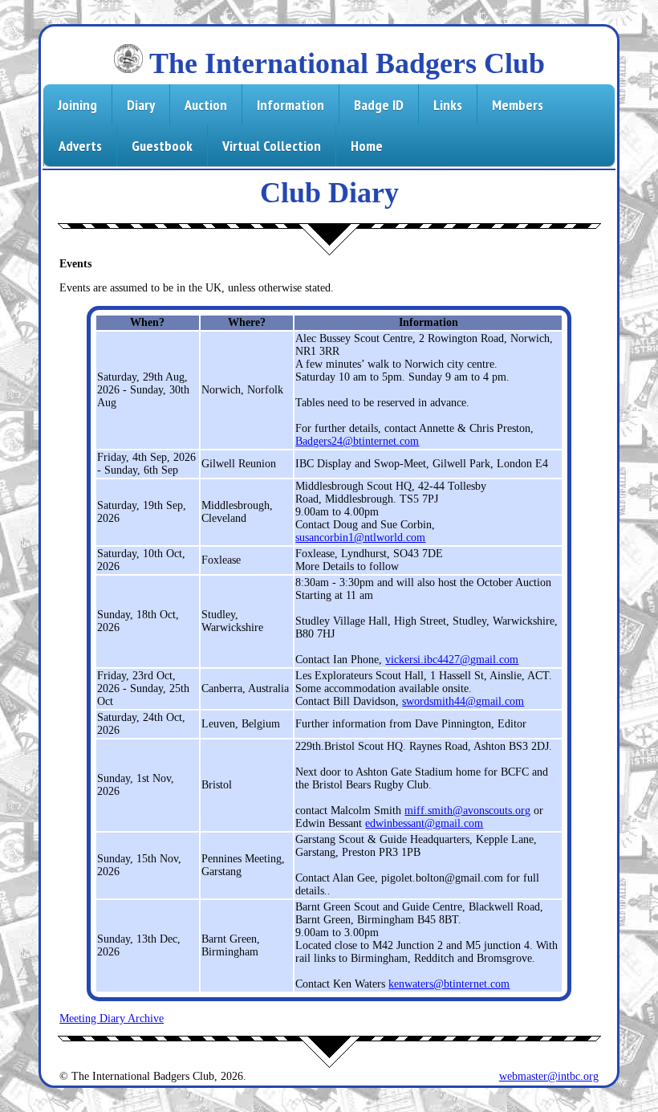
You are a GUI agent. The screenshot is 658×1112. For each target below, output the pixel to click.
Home (367, 145)
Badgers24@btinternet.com (357, 441)
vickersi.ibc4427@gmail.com (451, 660)
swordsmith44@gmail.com (463, 701)
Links (447, 105)
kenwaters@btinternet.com (449, 984)
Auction (206, 105)
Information (290, 105)
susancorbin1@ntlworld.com (360, 538)
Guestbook (162, 145)
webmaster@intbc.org (549, 1076)
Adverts (80, 145)
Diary (141, 105)
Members (517, 105)
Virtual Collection (271, 145)
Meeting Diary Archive (111, 1018)
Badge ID (379, 105)
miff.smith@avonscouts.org (467, 810)
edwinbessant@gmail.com (424, 823)
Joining (77, 105)
